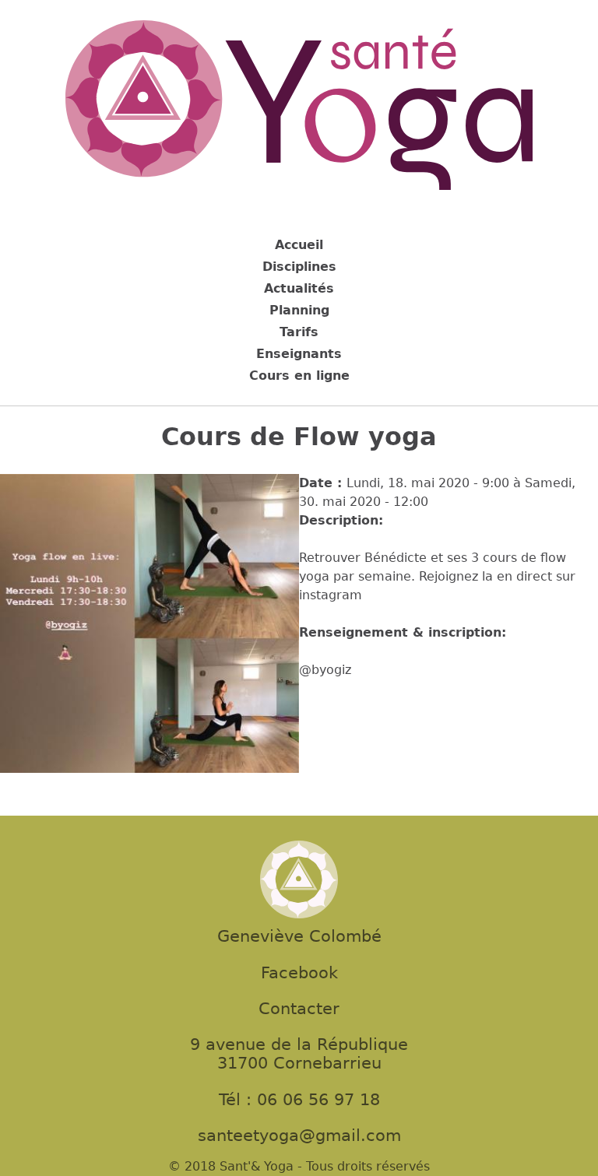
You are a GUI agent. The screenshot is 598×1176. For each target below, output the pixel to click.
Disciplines (299, 266)
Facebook (299, 973)
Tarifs (299, 332)
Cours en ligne (299, 375)
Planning (299, 310)
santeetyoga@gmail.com (299, 1135)
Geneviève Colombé (299, 936)
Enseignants (299, 353)
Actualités (299, 288)
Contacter (299, 1008)
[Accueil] (299, 107)
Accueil (299, 244)
